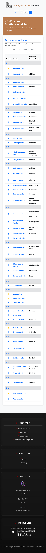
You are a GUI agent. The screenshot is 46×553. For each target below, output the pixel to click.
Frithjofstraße (18, 159)
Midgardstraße (18, 302)
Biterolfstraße (18, 86)
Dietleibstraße (18, 122)
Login (24, 459)
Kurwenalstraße (19, 276)
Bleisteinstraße (19, 92)
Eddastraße (17, 138)
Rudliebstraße (18, 358)
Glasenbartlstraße (20, 185)
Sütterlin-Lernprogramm (24, 440)
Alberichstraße (18, 68)
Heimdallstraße (19, 234)
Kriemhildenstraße (20, 270)
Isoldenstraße (18, 254)
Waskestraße (18, 399)
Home (7, 28)
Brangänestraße (19, 99)
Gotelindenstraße (20, 190)
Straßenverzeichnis (18, 28)
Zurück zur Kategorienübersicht (24, 49)
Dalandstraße (18, 112)
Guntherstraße (19, 200)
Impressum (24, 432)
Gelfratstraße (18, 168)
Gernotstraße (18, 173)
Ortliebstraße (18, 328)
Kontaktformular (24, 429)
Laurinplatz (17, 285)
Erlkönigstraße (18, 143)
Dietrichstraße (18, 129)
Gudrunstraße (18, 194)
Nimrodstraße (18, 311)
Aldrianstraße (18, 74)
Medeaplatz (17, 294)
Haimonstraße (18, 214)
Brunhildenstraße (20, 104)
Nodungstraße (18, 319)
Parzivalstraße (18, 348)
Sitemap (24, 463)
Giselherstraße (18, 180)
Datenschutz (24, 436)
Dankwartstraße (19, 117)
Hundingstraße (19, 238)
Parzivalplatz (18, 341)
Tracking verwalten (23, 510)
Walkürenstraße (19, 393)
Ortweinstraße (18, 332)
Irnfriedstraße (18, 248)
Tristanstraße (18, 382)
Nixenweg (17, 315)
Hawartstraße (18, 228)
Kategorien (32, 28)
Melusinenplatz (19, 298)
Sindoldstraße (18, 373)
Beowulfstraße (18, 82)
